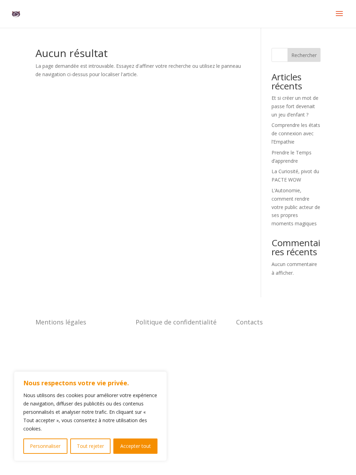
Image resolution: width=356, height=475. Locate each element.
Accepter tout (135, 446)
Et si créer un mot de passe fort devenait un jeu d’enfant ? (295, 106)
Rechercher (304, 55)
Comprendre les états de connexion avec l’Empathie (296, 133)
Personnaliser (45, 446)
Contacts (249, 322)
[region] (90, 416)
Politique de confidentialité (176, 322)
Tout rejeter (90, 446)
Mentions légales (60, 322)
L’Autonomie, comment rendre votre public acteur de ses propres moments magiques (296, 207)
